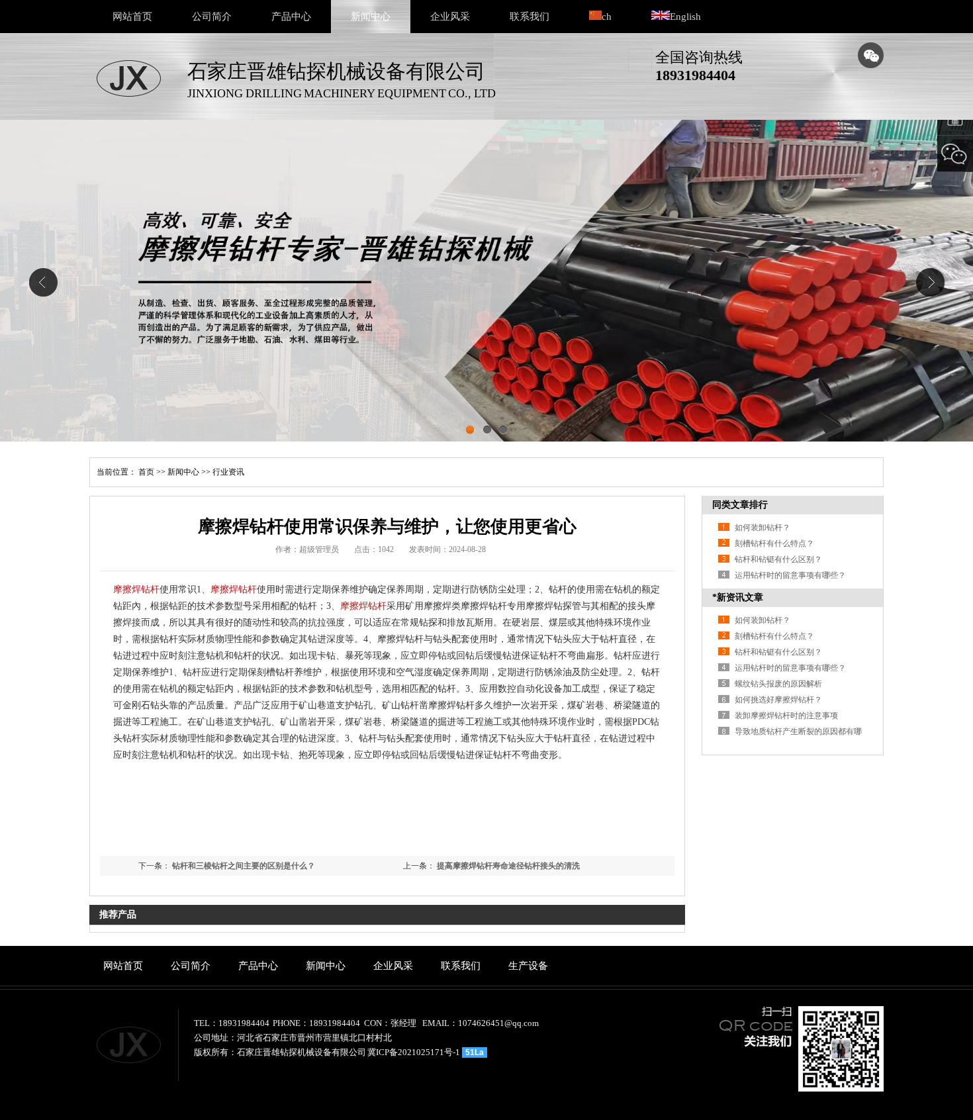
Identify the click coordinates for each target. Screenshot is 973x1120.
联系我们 (529, 16)
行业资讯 (228, 472)
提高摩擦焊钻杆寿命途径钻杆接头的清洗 (508, 865)
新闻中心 (371, 16)
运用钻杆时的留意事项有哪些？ (790, 575)
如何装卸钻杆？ (762, 527)
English (685, 16)
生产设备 (528, 965)
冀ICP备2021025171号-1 (413, 1052)
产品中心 (291, 16)
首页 (146, 472)
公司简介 (212, 16)
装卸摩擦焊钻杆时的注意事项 (786, 715)
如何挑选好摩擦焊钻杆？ (778, 699)
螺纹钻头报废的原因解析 (778, 683)
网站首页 (132, 16)
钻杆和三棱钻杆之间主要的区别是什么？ (243, 865)
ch (607, 16)
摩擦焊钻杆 (136, 589)
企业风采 (450, 16)
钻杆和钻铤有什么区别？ (778, 559)
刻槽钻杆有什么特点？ (774, 543)
